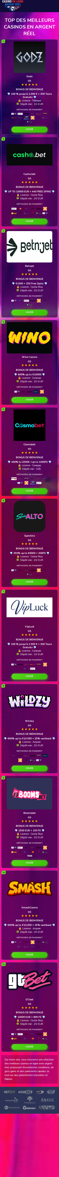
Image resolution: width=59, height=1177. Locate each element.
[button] (29, 129)
